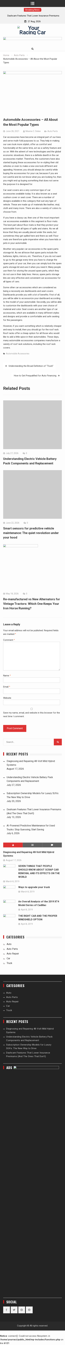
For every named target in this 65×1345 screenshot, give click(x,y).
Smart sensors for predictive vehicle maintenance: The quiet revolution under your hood (31, 533)
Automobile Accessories (17, 353)
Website (7, 698)
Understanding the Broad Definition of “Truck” (31, 366)
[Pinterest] (21, 1310)
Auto (9, 944)
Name (7, 675)
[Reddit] (29, 1310)
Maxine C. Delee (33, 131)
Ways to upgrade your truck (34, 887)
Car (8, 958)
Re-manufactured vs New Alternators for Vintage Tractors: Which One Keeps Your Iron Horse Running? (31, 603)
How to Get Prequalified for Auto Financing (35, 375)
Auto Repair (13, 953)
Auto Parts (52, 131)
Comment (9, 640)
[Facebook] (6, 1310)
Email (6, 686)
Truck (9, 963)
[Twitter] (14, 1310)
